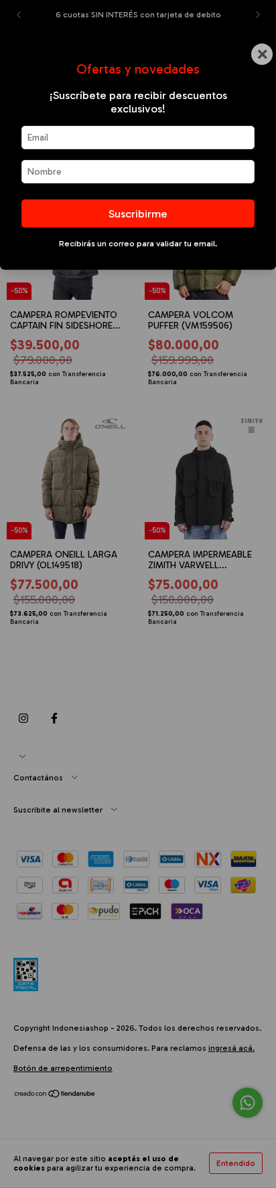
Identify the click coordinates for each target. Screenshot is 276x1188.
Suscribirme (138, 213)
